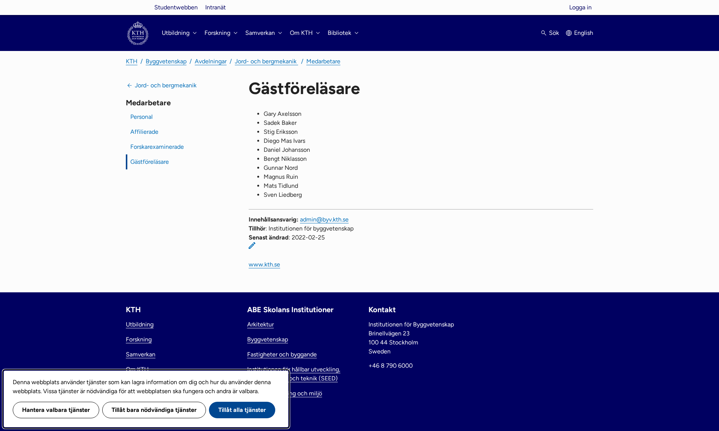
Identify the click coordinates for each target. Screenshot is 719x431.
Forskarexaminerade (157, 146)
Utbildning (140, 324)
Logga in (580, 7)
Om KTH (137, 369)
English (583, 32)
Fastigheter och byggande (282, 354)
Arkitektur (260, 324)
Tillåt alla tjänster (242, 409)
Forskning (139, 339)
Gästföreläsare (149, 161)
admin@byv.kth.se (324, 219)
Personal (141, 116)
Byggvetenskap (166, 61)
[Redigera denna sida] (252, 245)
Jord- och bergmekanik (266, 61)
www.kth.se (264, 264)
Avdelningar (211, 61)
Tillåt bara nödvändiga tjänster (154, 409)
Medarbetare (323, 61)
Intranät (215, 7)
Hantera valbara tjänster (56, 409)
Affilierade (144, 131)
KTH (131, 61)
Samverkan (140, 354)
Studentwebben (176, 7)
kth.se (138, 7)
